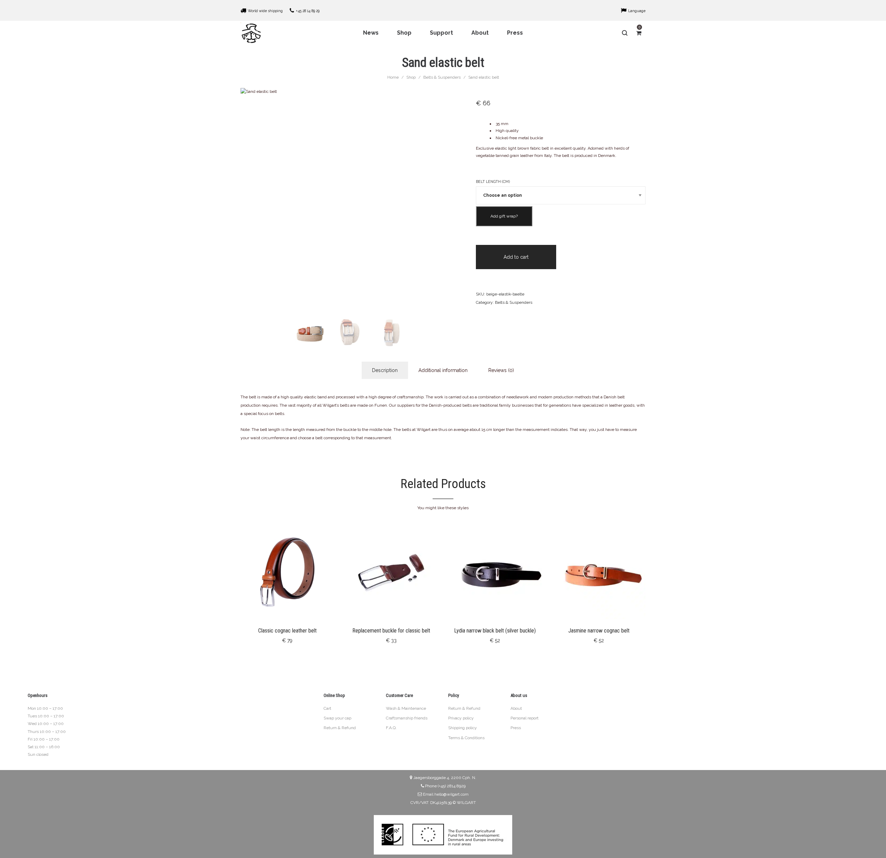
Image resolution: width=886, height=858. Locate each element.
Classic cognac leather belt (287, 630)
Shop (411, 77)
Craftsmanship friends (406, 718)
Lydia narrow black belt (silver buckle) (495, 630)
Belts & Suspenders (442, 77)
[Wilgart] (251, 33)
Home (393, 77)
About (516, 708)
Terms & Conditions (466, 737)
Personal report (524, 718)
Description (385, 370)
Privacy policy (461, 718)
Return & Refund (340, 727)
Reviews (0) (501, 370)
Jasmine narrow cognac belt (599, 630)
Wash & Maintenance (406, 708)
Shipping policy (462, 727)
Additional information (443, 370)
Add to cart (516, 257)
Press (515, 727)
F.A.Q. (391, 727)
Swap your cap (337, 718)
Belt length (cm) (493, 181)
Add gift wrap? (504, 216)
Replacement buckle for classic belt (391, 630)
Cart (327, 708)
